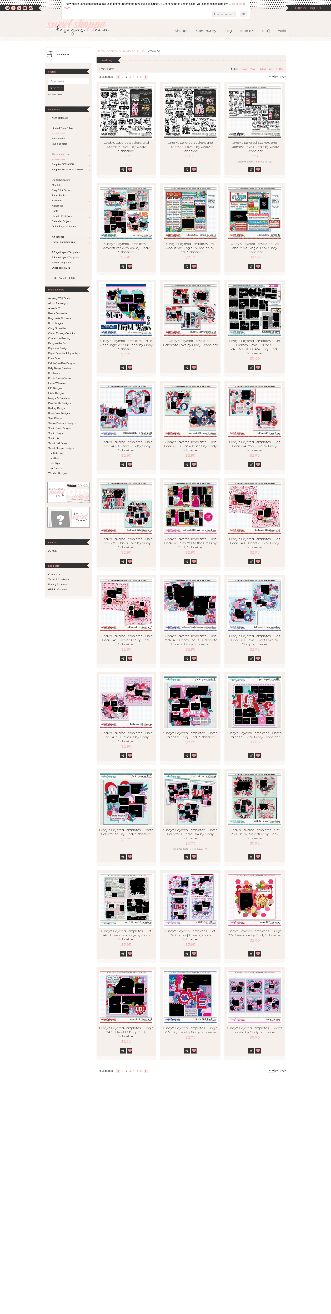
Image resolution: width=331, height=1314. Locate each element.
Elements (57, 200)
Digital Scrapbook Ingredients (64, 353)
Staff (266, 31)
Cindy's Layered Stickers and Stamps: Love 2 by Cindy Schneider (126, 147)
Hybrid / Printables (62, 216)
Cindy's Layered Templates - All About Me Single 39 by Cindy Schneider (254, 248)
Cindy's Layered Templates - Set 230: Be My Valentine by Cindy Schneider (255, 834)
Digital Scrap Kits (61, 179)
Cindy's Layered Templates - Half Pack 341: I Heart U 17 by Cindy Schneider (126, 640)
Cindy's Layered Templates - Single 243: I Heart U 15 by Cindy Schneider (126, 1032)
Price (252, 69)
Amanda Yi (54, 308)
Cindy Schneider (57, 328)
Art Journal (58, 236)
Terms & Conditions (58, 579)
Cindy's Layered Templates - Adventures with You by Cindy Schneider (126, 248)
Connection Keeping (59, 338)
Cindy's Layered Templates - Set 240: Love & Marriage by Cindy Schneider (126, 935)
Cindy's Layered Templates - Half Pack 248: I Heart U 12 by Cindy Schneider (126, 446)
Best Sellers (58, 138)
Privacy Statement (58, 584)
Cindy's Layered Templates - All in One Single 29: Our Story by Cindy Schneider (126, 345)
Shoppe (181, 31)
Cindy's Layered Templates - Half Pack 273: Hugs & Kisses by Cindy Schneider (190, 446)
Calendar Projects (61, 221)
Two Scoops (55, 468)
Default (263, 69)
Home (101, 51)
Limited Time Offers (62, 128)
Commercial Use (61, 154)
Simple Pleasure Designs (62, 423)
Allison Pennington (58, 303)
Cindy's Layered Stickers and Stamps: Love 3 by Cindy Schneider (190, 147)
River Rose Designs (59, 413)
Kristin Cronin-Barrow (60, 378)
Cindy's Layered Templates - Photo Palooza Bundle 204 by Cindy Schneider (190, 834)
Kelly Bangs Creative (59, 368)
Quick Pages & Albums (64, 226)
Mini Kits (56, 185)
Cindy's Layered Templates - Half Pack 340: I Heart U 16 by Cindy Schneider (254, 543)
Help (282, 31)
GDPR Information (58, 589)
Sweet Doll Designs (58, 443)
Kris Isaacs (54, 373)
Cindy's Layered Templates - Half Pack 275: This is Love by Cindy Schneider (126, 543)
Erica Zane (54, 358)
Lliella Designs (56, 393)
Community (206, 31)
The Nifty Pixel (56, 453)
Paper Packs (59, 195)
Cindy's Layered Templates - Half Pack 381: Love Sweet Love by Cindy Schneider (254, 640)
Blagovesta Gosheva (59, 318)
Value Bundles (59, 143)
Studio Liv (53, 438)
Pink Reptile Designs (59, 403)
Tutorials (246, 31)
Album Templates (61, 262)
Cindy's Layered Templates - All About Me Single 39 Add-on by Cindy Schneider (190, 248)
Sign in (300, 8)
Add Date (280, 69)
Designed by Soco (58, 343)
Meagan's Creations (59, 398)
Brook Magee (55, 323)
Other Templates (61, 267)
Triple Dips (54, 463)
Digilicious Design (57, 348)
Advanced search (55, 94)
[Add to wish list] (130, 169)
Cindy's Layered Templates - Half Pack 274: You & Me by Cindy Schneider (254, 446)
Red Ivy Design (56, 408)
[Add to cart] (123, 169)
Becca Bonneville (57, 313)
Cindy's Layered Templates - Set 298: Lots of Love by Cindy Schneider (190, 935)
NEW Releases (60, 117)
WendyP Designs (57, 473)
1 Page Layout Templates (66, 252)
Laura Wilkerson (57, 383)
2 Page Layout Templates (66, 257)
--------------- (58, 123)
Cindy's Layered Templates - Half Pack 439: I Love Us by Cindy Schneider (126, 737)
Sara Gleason (55, 418)
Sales (271, 69)
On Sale (52, 551)
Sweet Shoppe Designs (61, 448)
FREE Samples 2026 (63, 278)
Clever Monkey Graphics (61, 333)
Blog (228, 31)
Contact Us (54, 574)
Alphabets (57, 205)
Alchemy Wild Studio (59, 298)
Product (244, 69)
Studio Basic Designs (59, 428)
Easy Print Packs (61, 190)
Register (315, 8)
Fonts (55, 210)
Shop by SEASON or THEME (126, 51)
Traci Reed (54, 458)
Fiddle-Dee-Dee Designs (61, 363)
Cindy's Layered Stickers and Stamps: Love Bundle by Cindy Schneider (255, 147)
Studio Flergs (55, 433)
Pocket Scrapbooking (63, 242)
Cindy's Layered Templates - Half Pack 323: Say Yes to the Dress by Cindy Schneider (190, 543)
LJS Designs (55, 388)
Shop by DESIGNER (63, 164)
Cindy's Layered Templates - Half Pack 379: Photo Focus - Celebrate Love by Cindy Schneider (190, 640)
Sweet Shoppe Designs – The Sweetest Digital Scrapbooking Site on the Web (81, 26)
